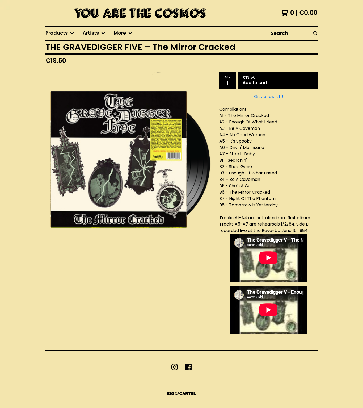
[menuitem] (59, 33)
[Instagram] (174, 367)
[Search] (315, 33)
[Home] (138, 12)
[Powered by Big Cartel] (181, 393)
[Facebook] (188, 367)
